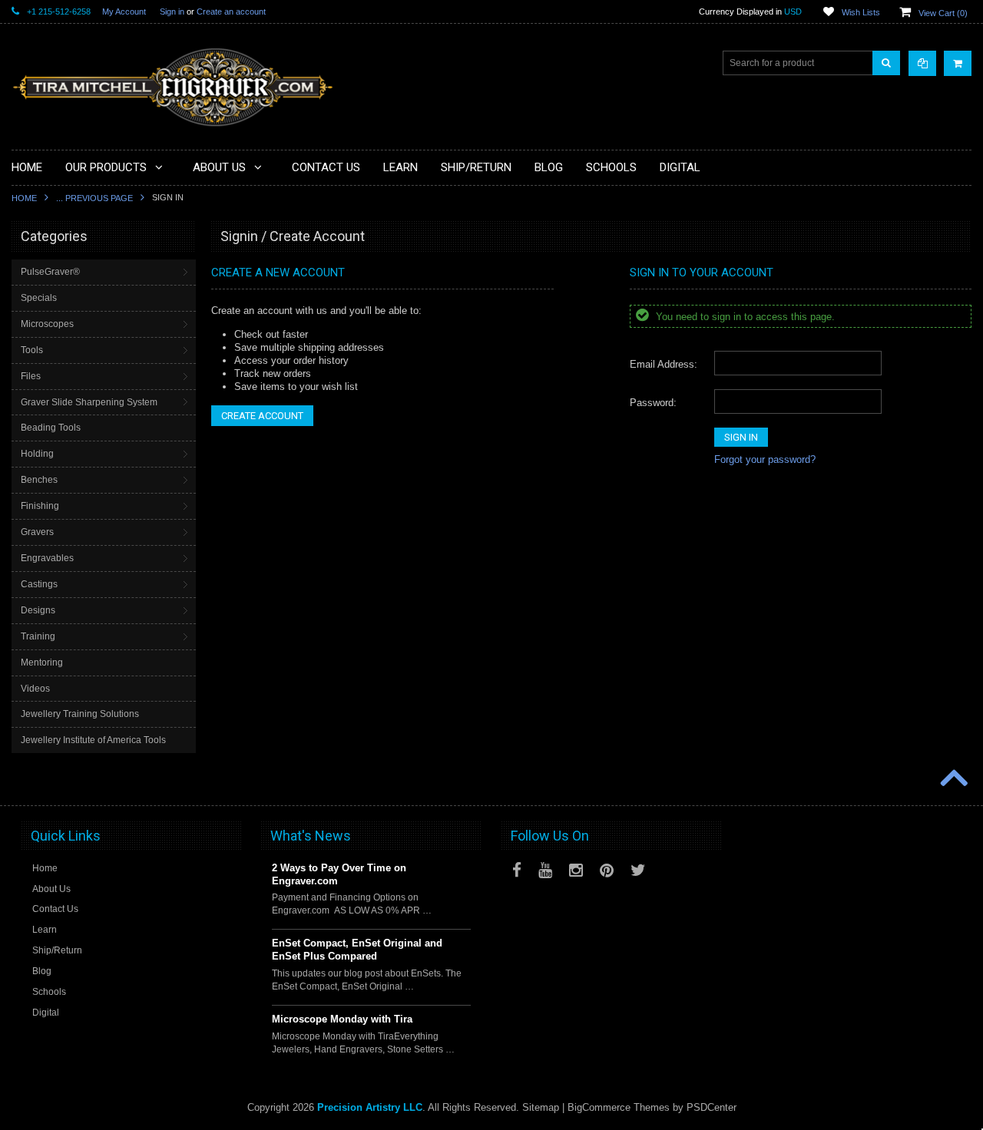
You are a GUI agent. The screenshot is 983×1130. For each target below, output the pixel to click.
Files (31, 376)
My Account (124, 11)
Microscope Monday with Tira (342, 1019)
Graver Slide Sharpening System (89, 402)
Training (38, 636)
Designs (38, 610)
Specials (39, 297)
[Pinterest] (607, 870)
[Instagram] (576, 870)
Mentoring (42, 662)
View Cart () (943, 13)
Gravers (37, 532)
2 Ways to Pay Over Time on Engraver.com (339, 874)
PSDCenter (711, 1107)
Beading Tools (51, 427)
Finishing (40, 506)
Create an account (231, 11)
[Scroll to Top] (952, 779)
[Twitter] (638, 870)
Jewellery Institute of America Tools (93, 740)
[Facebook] (516, 870)
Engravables (47, 558)
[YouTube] (545, 870)
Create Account (262, 415)
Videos (35, 688)
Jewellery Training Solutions (80, 714)
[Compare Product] (922, 63)
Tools (32, 350)
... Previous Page (94, 198)
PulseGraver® (50, 271)
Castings (39, 584)
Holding (37, 453)
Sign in (172, 11)
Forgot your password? (765, 459)
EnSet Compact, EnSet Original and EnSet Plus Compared (357, 949)
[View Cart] (957, 63)
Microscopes (47, 324)
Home (24, 198)
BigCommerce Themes (619, 1107)
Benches (39, 479)
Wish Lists (861, 12)
